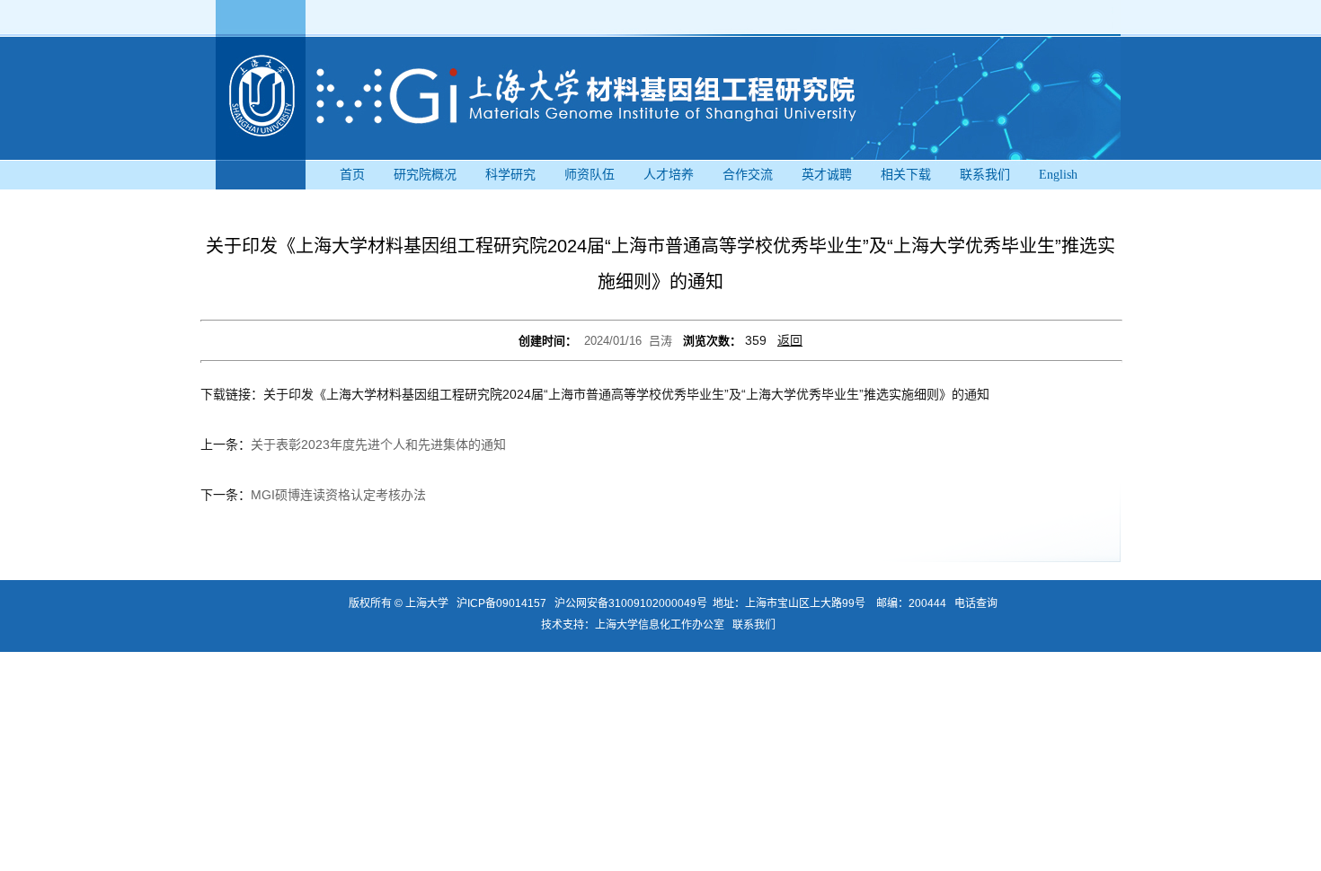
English (1058, 174)
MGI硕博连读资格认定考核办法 (338, 495)
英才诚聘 (827, 174)
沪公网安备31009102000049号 (630, 603)
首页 (352, 174)
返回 (789, 340)
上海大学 (425, 603)
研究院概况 (425, 174)
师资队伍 (589, 174)
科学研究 (510, 174)
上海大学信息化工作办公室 (663, 625)
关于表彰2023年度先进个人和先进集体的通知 (378, 444)
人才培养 (668, 174)
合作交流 (748, 174)
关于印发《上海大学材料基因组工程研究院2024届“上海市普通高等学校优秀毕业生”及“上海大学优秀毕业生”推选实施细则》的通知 (626, 394)
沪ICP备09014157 (503, 603)
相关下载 (906, 174)
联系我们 (985, 174)
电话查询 (975, 603)
